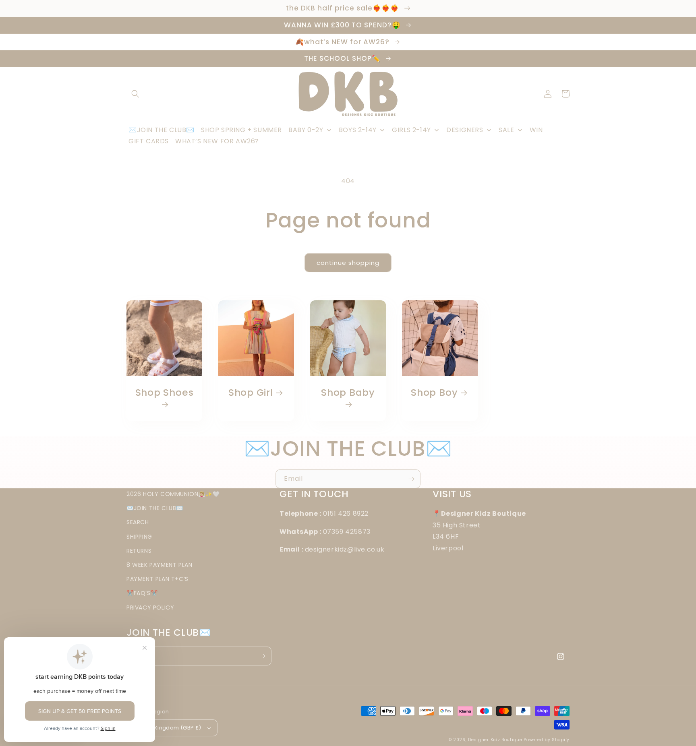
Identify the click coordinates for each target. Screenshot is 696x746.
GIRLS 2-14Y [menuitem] (411, 129)
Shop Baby (348, 393)
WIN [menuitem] (536, 129)
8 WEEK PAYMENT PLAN (159, 565)
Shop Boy (434, 393)
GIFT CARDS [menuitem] (148, 141)
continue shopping (348, 262)
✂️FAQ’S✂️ (141, 593)
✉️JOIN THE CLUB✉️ (154, 508)
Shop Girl (250, 393)
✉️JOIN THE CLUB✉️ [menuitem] (161, 129)
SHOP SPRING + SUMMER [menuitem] (241, 129)
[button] (135, 94)
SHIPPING (139, 537)
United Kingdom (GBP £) (168, 728)
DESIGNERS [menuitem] (464, 129)
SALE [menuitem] (506, 129)
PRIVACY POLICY (150, 607)
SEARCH (137, 522)
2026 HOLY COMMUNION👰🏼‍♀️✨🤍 (173, 494)
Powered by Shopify (547, 740)
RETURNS (138, 551)
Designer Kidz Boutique (495, 740)
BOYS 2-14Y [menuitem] (358, 129)
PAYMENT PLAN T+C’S (157, 579)
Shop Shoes (164, 393)
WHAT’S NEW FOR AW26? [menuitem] (217, 141)
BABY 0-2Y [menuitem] (305, 129)
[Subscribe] (411, 478)
